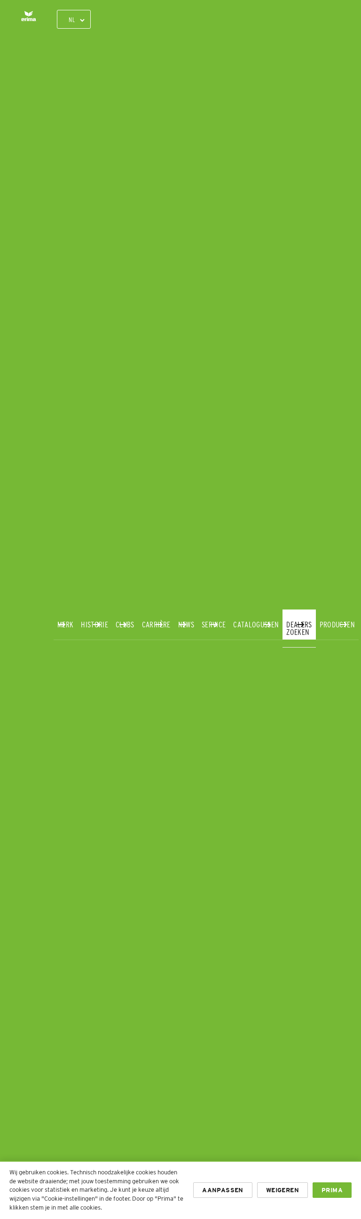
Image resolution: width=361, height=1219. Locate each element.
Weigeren (282, 1190)
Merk (65, 624)
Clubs (125, 624)
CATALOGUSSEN (256, 624)
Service (214, 624)
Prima (332, 1190)
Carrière (156, 624)
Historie (94, 624)
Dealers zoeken (299, 628)
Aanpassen (222, 1190)
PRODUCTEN (337, 624)
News (186, 624)
